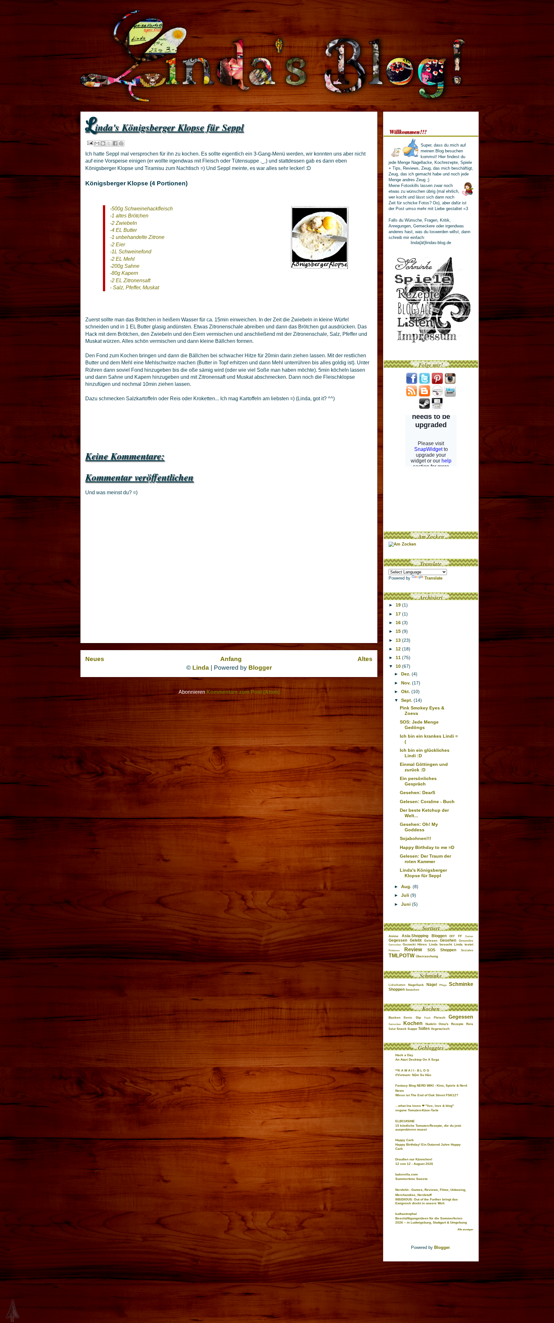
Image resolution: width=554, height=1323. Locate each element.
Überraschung (427, 956)
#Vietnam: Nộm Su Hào (413, 1075)
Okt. (406, 691)
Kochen (413, 1023)
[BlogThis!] (103, 143)
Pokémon (394, 950)
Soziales (467, 950)
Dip (418, 1017)
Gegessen (398, 940)
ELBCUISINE (405, 1121)
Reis (469, 1024)
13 (399, 640)
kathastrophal (406, 1214)
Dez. (406, 673)
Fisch (427, 1017)
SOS (431, 950)
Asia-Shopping (415, 936)
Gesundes (466, 940)
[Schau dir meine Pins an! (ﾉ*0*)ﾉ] (437, 382)
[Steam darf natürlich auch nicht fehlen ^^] (424, 407)
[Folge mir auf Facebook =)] (411, 382)
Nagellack (416, 985)
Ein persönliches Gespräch (418, 781)
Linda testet (463, 944)
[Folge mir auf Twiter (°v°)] (424, 382)
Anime (394, 936)
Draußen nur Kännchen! (413, 1159)
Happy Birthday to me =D (427, 847)
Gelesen (430, 940)
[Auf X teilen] (109, 143)
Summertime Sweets (411, 1179)
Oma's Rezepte (451, 1024)
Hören (422, 944)
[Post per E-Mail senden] (89, 142)
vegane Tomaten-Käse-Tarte (417, 1110)
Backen (394, 1017)
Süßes (424, 1028)
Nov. (406, 682)
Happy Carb (404, 1140)
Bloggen (439, 936)
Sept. (407, 700)
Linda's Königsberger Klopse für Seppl (423, 873)
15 (399, 631)
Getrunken (395, 944)
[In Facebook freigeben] (115, 143)
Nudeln (430, 1024)
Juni (406, 904)
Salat (392, 1028)
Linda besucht (440, 944)
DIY (452, 936)
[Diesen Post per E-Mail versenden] (97, 143)
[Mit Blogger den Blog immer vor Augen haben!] (424, 395)
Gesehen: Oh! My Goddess (419, 827)
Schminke (461, 984)
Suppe (412, 1028)
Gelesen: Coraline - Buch (427, 801)
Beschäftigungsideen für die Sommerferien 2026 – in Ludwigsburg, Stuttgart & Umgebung (431, 1220)
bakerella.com (406, 1174)
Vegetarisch (440, 1028)
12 (399, 648)
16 (399, 622)
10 (399, 666)
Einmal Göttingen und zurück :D (424, 767)
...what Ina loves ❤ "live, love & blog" (424, 1105)
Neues (94, 659)
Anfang (231, 659)
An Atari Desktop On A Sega (417, 1059)
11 (399, 657)
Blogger (260, 667)
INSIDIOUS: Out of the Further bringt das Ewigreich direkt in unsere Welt (426, 1201)
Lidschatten (397, 985)
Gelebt (416, 940)
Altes (365, 659)
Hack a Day (404, 1055)
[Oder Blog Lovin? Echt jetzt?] (450, 395)
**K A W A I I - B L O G (412, 1070)
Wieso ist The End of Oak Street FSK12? (426, 1095)
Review (413, 949)
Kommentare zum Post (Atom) (243, 692)
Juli (405, 895)
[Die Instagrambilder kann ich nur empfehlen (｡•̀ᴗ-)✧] (450, 382)
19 (399, 604)
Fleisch (439, 1017)
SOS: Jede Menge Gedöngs (419, 724)
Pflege (443, 985)
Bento (408, 1017)
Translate (433, 578)
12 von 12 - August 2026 (414, 1164)
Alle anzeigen (465, 1229)
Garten (469, 936)
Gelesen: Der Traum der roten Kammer (425, 858)
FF (460, 936)
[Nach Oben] (7, 1311)
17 (399, 613)
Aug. (407, 886)
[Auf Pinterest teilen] (121, 143)
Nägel (431, 984)
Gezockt (409, 944)
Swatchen (412, 989)
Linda (200, 667)
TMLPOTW (402, 955)
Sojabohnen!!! (415, 838)
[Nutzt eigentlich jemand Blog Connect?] (437, 395)
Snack (402, 1028)
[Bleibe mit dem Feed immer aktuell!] (411, 395)
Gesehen (448, 940)
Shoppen (448, 950)
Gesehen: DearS (417, 792)
